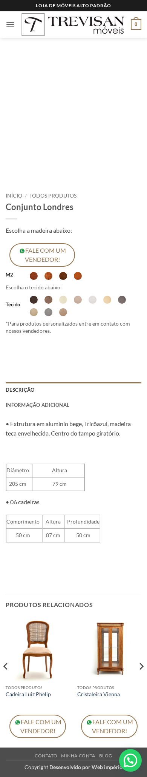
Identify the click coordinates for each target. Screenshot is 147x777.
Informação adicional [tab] (37, 405)
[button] (10, 24)
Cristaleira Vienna (98, 694)
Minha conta (78, 755)
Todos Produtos (53, 196)
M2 (9, 275)
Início (14, 196)
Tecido (13, 304)
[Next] (140, 681)
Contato (46, 755)
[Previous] (6, 681)
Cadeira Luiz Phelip (28, 694)
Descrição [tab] (20, 390)
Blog (105, 755)
